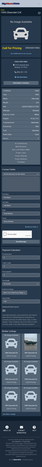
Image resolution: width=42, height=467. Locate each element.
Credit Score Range (7, 289)
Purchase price (7, 254)
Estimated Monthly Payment (10, 307)
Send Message (21, 241)
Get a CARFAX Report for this (21, 53)
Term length (5, 280)
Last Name (5, 202)
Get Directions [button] (21, 77)
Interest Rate (6, 298)
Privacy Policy (26, 441)
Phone (4, 218)
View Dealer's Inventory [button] (21, 83)
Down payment (6, 271)
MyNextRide (17, 459)
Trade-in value (6, 263)
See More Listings (9, 414)
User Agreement (16, 441)
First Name (5, 194)
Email (3, 210)
